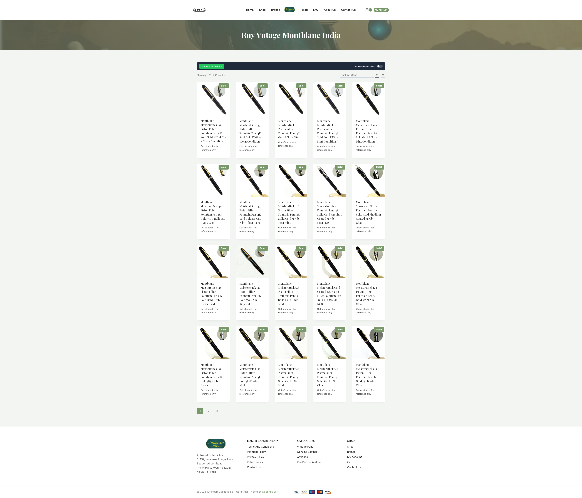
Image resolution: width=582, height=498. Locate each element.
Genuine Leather (307, 451)
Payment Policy (256, 451)
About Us (330, 9)
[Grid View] (377, 75)
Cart (349, 462)
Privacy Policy (255, 457)
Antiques (302, 457)
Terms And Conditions (260, 446)
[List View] (383, 75)
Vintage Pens (305, 446)
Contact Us (348, 9)
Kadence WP (270, 491)
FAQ (315, 9)
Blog (305, 9)
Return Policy (255, 462)
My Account (381, 10)
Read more (290, 154)
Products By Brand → (211, 66)
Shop (262, 9)
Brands (275, 9)
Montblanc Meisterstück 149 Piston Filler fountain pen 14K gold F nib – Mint (289, 129)
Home (250, 9)
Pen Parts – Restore (309, 462)
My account (354, 457)
